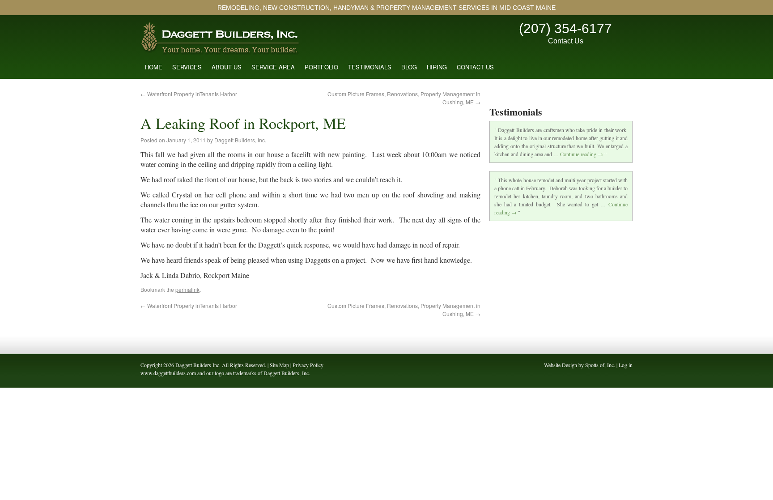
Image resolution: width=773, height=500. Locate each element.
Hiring (437, 67)
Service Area (273, 67)
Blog (409, 67)
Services (187, 67)
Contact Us (565, 41)
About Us (227, 67)
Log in (626, 364)
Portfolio (321, 67)
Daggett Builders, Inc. (240, 140)
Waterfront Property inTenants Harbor (188, 94)
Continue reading (581, 154)
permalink (187, 289)
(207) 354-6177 (565, 28)
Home (153, 67)
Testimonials (369, 67)
